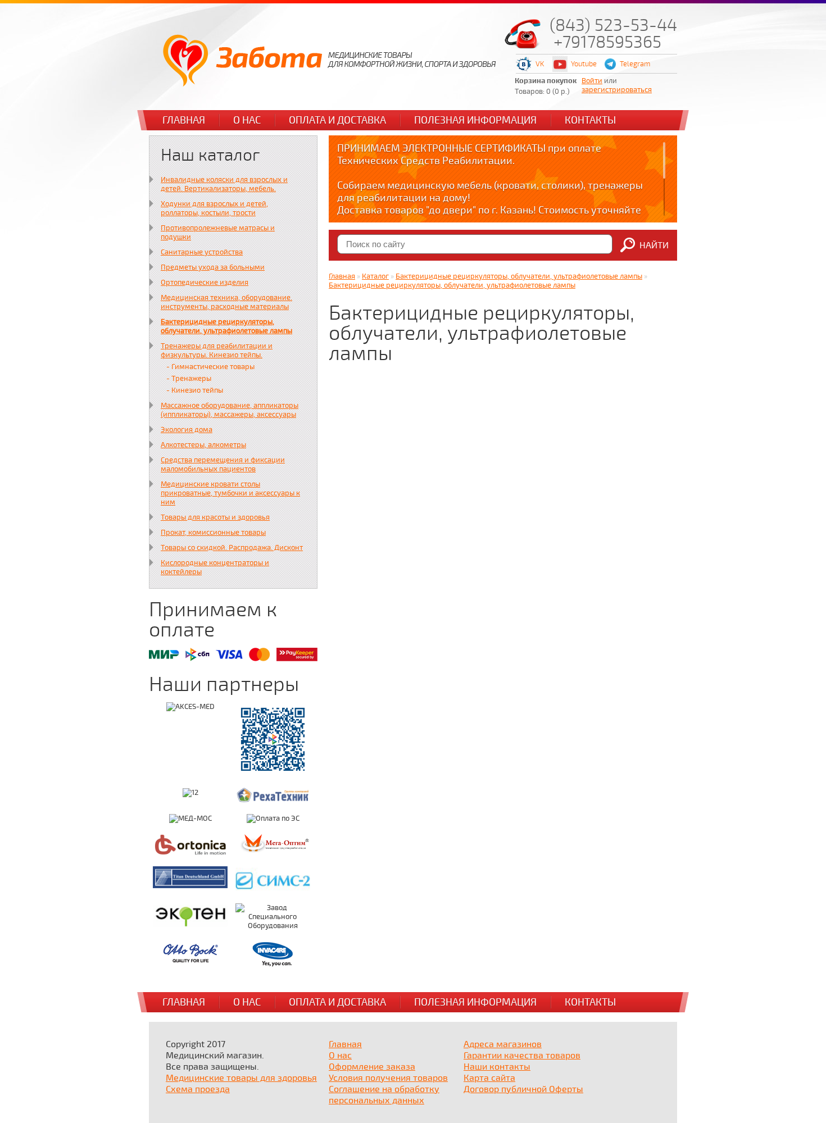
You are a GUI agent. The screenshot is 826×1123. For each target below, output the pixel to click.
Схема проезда (198, 1089)
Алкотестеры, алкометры (203, 444)
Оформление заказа (372, 1066)
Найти (654, 245)
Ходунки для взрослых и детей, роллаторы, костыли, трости (214, 208)
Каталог (375, 276)
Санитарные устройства (202, 252)
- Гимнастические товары (210, 366)
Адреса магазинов (503, 1044)
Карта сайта (489, 1078)
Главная (183, 120)
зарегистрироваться (617, 89)
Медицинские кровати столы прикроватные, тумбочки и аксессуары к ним (230, 493)
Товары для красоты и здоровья (215, 517)
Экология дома (186, 429)
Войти (592, 80)
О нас (247, 120)
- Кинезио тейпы (194, 390)
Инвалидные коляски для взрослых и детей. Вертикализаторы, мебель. (224, 184)
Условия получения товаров (388, 1078)
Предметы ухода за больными (213, 267)
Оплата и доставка (337, 120)
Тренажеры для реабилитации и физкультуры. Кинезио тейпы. (217, 351)
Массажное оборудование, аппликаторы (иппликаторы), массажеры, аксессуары (229, 410)
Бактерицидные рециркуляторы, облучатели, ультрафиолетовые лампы (226, 326)
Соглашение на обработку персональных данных (384, 1095)
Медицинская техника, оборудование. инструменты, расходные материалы (226, 302)
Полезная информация (475, 120)
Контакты (590, 120)
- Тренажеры (188, 378)
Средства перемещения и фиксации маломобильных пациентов (223, 465)
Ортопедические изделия (204, 282)
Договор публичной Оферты (523, 1089)
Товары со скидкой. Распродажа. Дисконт (232, 547)
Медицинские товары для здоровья (241, 1078)
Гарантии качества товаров (522, 1055)
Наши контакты (497, 1066)
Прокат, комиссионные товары (213, 532)
